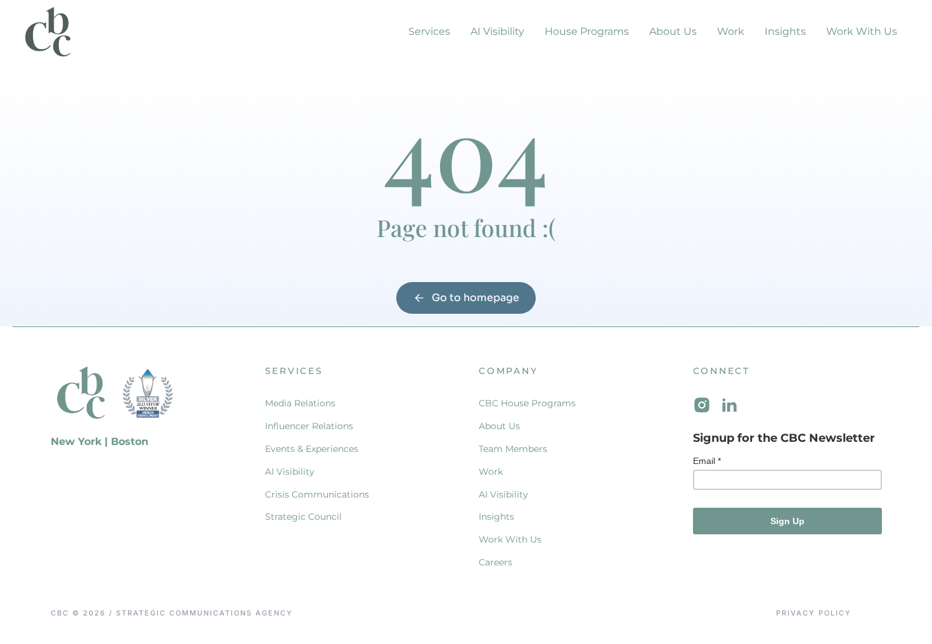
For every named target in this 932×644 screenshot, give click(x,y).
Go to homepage (475, 297)
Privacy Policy (813, 613)
